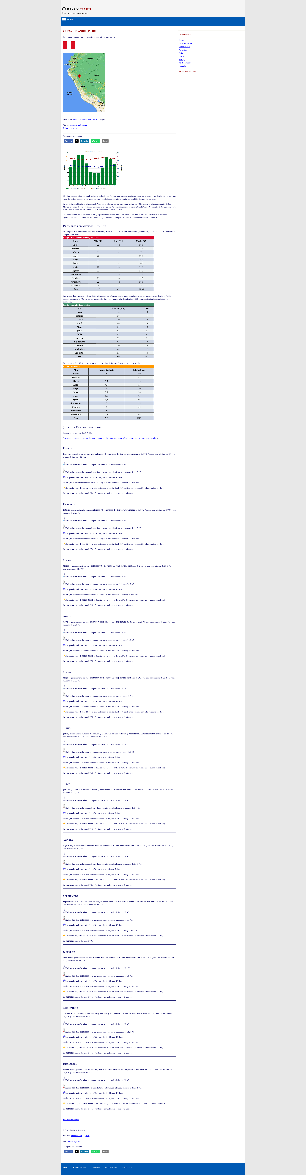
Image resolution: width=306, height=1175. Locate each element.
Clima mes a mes (70, 127)
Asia (181, 53)
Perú (95, 119)
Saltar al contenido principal (73, 1)
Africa (181, 40)
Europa (182, 59)
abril (88, 438)
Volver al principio (71, 1119)
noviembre (142, 438)
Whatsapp (95, 141)
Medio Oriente (185, 62)
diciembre (152, 438)
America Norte (185, 43)
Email (105, 141)
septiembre (122, 438)
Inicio (75, 119)
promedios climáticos (79, 125)
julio (106, 438)
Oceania (182, 65)
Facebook (68, 141)
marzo (81, 438)
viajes (76, 8)
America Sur (85, 119)
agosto (113, 438)
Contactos (95, 1167)
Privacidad (127, 1167)
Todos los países (74, 1141)
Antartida (183, 49)
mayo (94, 438)
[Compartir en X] (77, 141)
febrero (73, 438)
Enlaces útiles (111, 1167)
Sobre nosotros (79, 1167)
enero (66, 438)
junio (100, 438)
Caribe (182, 56)
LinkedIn (84, 141)
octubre (132, 438)
